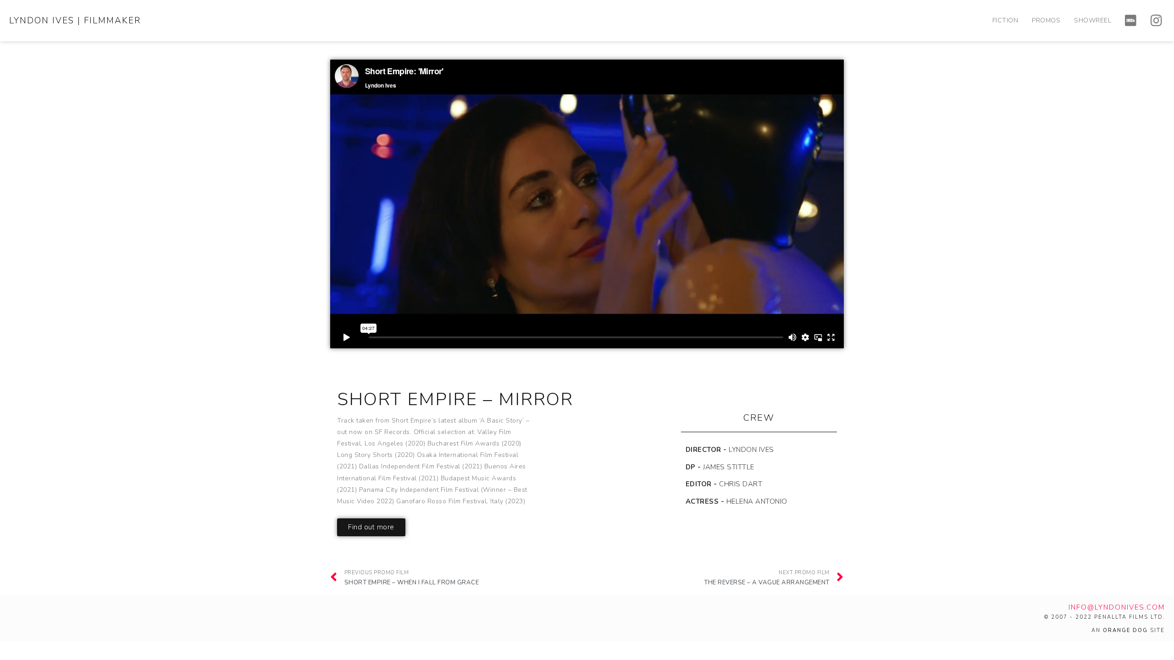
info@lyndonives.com (1117, 607)
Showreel (1092, 20)
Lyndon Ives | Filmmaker (75, 21)
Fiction (1005, 20)
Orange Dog (1125, 630)
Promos (1046, 20)
